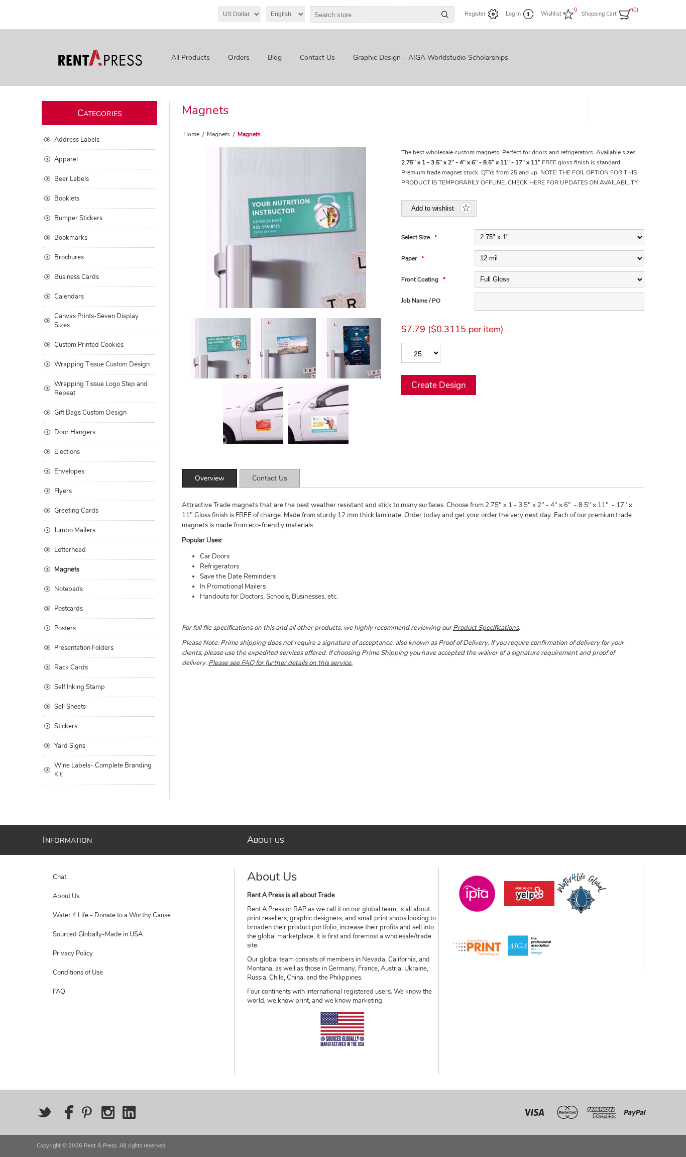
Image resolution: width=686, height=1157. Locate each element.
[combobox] (373, 15)
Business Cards (76, 276)
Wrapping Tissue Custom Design (102, 364)
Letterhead (70, 549)
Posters (65, 628)
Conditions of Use (78, 972)
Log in (513, 14)
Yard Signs (69, 745)
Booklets (66, 198)
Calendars (69, 296)
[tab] (209, 478)
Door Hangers (74, 432)
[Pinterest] (87, 1112)
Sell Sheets (70, 706)
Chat (59, 877)
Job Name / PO (420, 301)
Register (475, 14)
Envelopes (69, 471)
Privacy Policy (73, 953)
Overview (209, 478)
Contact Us (269, 478)
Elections (67, 451)
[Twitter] (45, 1112)
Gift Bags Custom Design (90, 412)
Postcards (68, 608)
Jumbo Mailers (74, 530)
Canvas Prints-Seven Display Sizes (96, 321)
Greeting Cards (76, 510)
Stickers (65, 726)
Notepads (68, 589)
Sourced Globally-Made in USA (98, 934)
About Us (66, 896)
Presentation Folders (83, 647)
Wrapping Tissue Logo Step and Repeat (101, 388)
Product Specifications (486, 627)
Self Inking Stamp (79, 687)
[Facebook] (66, 1112)
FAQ (59, 991)
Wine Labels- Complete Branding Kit (103, 770)
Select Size (416, 237)
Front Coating (420, 279)
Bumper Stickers (78, 218)
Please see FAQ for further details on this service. (280, 662)
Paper (409, 258)
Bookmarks (70, 237)
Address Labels (76, 139)
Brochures (69, 257)
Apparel (66, 159)
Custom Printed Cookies (89, 344)
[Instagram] (108, 1112)
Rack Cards (71, 667)
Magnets (66, 569)
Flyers (63, 491)
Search (445, 15)
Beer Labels (71, 178)
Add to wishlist (432, 208)
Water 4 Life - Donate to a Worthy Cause (112, 915)
